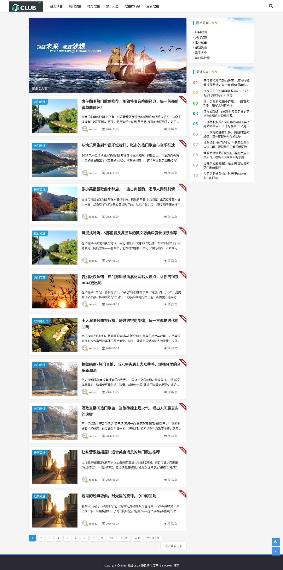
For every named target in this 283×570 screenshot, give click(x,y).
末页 (137, 538)
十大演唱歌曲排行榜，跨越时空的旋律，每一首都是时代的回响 (226, 134)
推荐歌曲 (93, 6)
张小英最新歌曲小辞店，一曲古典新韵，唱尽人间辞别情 (128, 188)
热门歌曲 (75, 6)
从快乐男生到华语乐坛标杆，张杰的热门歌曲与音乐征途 (128, 145)
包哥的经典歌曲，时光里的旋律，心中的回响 (119, 495)
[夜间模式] (275, 542)
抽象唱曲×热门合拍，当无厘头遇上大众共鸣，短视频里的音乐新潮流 (226, 145)
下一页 (124, 538)
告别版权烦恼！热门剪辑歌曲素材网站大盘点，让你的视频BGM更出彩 (226, 124)
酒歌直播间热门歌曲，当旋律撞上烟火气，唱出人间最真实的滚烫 (226, 155)
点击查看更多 (173, 546)
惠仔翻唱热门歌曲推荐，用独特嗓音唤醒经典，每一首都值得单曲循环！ (226, 83)
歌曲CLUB (134, 565)
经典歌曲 (56, 6)
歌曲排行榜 (132, 6)
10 (111, 538)
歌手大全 (112, 6)
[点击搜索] (271, 6)
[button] (182, 89)
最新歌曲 (152, 6)
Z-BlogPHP (166, 565)
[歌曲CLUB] (27, 6)
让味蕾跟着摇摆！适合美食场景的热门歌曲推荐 (121, 451)
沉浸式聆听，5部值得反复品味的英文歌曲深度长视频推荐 (129, 232)
